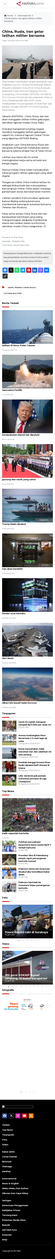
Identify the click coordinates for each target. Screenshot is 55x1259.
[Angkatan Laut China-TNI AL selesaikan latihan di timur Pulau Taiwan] (27, 326)
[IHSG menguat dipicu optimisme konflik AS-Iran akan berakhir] (27, 550)
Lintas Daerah (9, 1156)
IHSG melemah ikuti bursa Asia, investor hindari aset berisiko (25, 612)
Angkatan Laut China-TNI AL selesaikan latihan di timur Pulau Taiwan (24, 344)
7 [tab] (33, 986)
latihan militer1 (13, 293)
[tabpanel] (27, 921)
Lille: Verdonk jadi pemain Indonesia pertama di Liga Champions (32, 779)
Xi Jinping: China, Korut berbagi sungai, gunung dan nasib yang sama (24, 478)
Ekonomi (6, 1161)
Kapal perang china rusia (22, 288)
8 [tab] (38, 986)
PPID (4, 1240)
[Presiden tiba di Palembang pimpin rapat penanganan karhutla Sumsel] (9, 859)
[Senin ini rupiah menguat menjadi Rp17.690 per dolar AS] (9, 726)
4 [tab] (31, 940)
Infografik (8, 990)
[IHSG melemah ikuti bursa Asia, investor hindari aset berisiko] (27, 594)
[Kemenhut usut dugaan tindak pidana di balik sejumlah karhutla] (27, 814)
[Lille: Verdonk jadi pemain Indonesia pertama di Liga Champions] (9, 780)
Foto (5, 897)
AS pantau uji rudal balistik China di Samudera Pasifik (22, 388)
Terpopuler (9, 713)
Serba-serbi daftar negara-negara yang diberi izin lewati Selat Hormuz (24, 701)
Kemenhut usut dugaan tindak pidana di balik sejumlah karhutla (25, 832)
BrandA (6, 1225)
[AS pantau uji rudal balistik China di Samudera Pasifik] (27, 371)
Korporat (7, 1235)
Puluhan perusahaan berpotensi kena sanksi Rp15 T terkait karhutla (34, 845)
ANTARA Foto (9, 1230)
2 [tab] (23, 940)
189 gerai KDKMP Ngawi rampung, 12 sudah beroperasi (26, 976)
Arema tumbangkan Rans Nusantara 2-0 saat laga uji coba (32, 738)
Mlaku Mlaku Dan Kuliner (15, 1188)
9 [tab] (42, 986)
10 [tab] (46, 986)
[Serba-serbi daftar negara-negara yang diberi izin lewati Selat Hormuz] (27, 684)
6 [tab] (29, 986)
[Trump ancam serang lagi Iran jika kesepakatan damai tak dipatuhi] (27, 416)
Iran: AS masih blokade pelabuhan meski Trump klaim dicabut (25, 522)
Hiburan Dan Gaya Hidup (15, 1193)
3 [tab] (27, 940)
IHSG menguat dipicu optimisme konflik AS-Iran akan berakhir (27, 567)
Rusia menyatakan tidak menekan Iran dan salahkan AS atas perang (34, 752)
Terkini (6, 1125)
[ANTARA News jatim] (30, 4)
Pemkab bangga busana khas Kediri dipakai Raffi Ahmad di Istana (34, 765)
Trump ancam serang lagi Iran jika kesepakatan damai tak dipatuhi (21, 433)
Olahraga (7, 1166)
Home (10, 15)
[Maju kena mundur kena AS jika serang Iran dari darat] (27, 639)
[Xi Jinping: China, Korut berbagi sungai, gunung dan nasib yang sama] (27, 460)
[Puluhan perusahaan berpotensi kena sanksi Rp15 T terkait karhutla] (9, 846)
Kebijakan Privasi (11, 1210)
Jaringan (6, 1200)
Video (5, 944)
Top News (8, 791)
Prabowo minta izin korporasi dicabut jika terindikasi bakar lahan (34, 872)
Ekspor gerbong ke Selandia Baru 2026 (25, 1082)
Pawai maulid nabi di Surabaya (26, 932)
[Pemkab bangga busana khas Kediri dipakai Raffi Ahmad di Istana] (9, 766)
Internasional (24, 15)
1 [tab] (19, 940)
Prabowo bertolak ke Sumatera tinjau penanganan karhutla (34, 885)
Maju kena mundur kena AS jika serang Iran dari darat (26, 657)
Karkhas (6, 1171)
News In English (10, 1183)
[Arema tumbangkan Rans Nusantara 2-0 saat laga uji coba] (9, 739)
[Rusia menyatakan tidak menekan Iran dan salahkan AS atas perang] (9, 753)
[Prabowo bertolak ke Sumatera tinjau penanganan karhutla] (9, 886)
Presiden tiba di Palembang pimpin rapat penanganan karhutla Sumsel (33, 858)
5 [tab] (36, 940)
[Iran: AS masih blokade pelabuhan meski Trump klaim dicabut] (27, 505)
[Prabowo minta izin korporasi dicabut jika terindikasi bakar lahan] (9, 873)
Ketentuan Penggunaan (15, 1205)
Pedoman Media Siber (14, 1220)
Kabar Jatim (8, 1152)
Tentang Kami (9, 1215)
